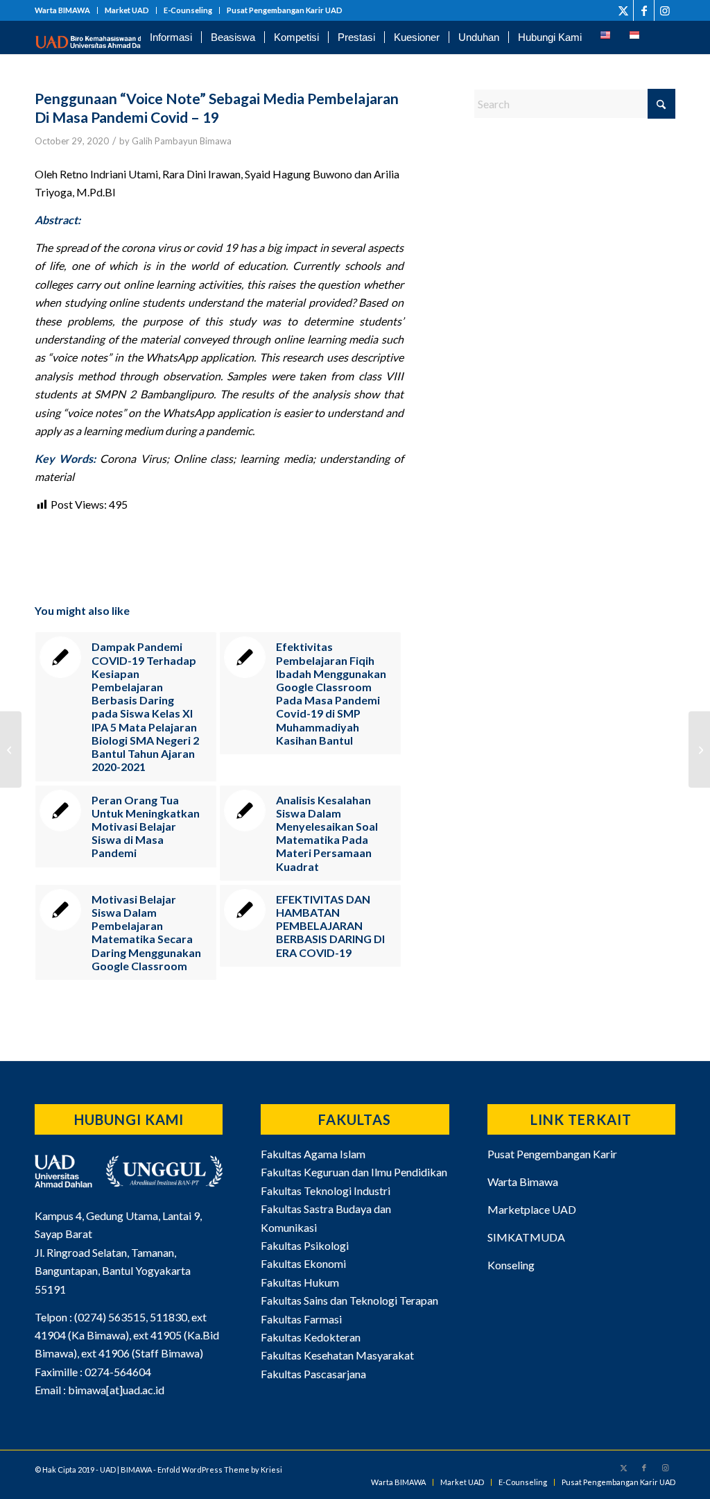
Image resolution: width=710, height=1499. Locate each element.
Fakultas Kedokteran (311, 1337)
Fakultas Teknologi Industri (325, 1190)
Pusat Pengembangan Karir (552, 1153)
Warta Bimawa (522, 1181)
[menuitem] (66, 10)
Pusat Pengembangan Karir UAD (285, 10)
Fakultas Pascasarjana (313, 1373)
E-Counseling (188, 10)
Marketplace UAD (531, 1209)
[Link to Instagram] (665, 10)
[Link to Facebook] (644, 10)
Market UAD (127, 10)
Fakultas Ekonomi (303, 1263)
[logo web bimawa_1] (104, 37)
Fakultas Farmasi (301, 1319)
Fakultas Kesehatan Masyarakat (337, 1355)
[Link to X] (623, 10)
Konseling (511, 1264)
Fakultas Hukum (300, 1282)
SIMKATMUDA (526, 1237)
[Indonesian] (634, 37)
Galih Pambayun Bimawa (182, 140)
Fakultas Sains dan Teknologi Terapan (349, 1300)
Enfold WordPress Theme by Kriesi (219, 1469)
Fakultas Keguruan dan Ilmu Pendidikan (354, 1171)
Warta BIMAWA (62, 10)
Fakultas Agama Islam (313, 1153)
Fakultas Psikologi (305, 1245)
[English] (605, 37)
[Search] (662, 37)
